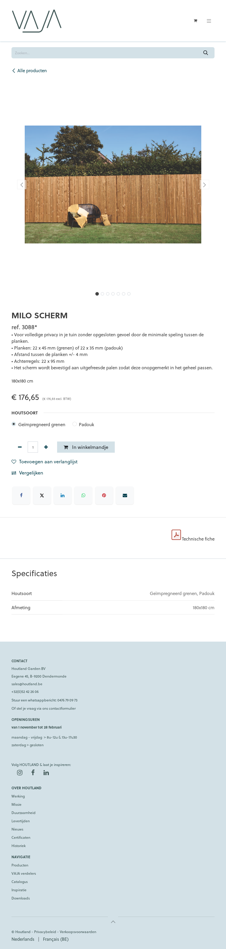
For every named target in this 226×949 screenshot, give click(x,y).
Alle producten (32, 70)
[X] (42, 495)
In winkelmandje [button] (89, 447)
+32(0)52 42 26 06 (25, 691)
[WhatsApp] (83, 495)
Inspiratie (18, 889)
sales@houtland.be (26, 683)
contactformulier (62, 708)
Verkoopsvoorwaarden (78, 931)
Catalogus (19, 881)
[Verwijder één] (19, 447)
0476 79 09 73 (67, 700)
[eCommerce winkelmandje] (195, 21)
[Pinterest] (104, 495)
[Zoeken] (206, 52)
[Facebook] (21, 495)
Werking (18, 796)
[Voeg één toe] (46, 447)
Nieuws (17, 829)
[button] (21, 184)
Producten (19, 865)
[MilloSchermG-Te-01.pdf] (176, 535)
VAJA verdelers (23, 873)
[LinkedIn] (63, 495)
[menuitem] (22, 939)
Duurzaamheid (23, 812)
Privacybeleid (45, 931)
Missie (16, 804)
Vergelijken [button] (31, 472)
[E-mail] (125, 495)
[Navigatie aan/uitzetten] (209, 21)
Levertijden (20, 820)
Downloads (20, 898)
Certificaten (20, 837)
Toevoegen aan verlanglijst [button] (48, 461)
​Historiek (18, 845)
